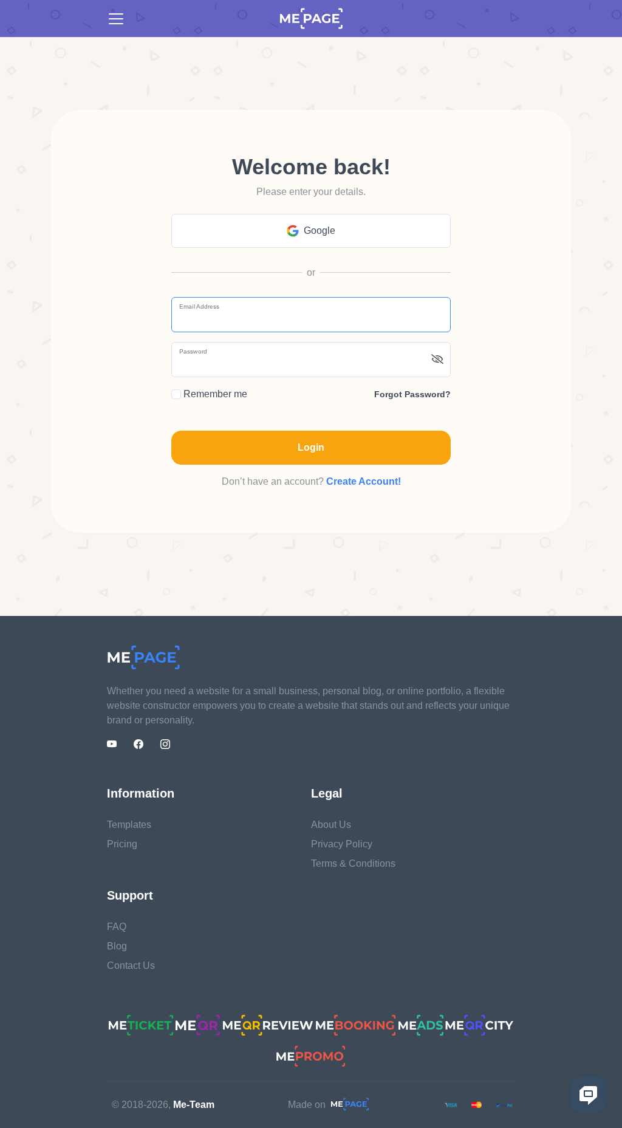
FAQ (116, 926)
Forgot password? (412, 394)
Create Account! (363, 481)
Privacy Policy (341, 844)
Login (311, 447)
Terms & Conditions (353, 863)
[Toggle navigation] (116, 18)
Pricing (122, 844)
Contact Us (131, 965)
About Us (331, 824)
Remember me (214, 394)
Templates (129, 824)
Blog (117, 946)
